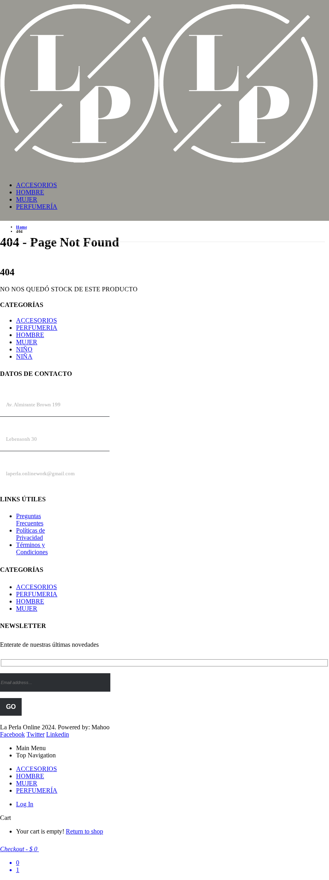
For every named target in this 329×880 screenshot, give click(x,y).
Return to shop (84, 831)
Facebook (12, 734)
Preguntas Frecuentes (29, 520)
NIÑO (24, 349)
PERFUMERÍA (36, 206)
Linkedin (57, 734)
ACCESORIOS (36, 185)
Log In (24, 804)
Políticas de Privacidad (30, 534)
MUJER (26, 199)
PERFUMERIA (36, 327)
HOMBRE (30, 192)
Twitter (35, 734)
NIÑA (24, 356)
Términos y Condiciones (32, 548)
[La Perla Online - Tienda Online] (159, 163)
